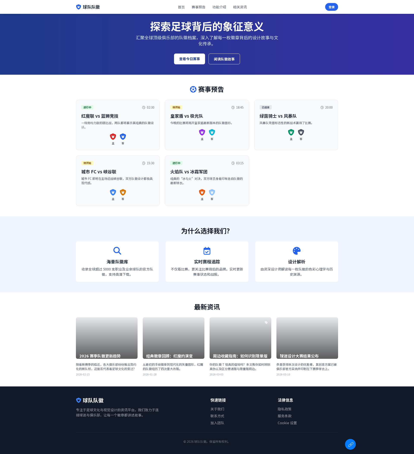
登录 (332, 7)
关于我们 (217, 408)
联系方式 (217, 415)
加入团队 (217, 422)
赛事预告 (198, 6)
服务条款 (285, 415)
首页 (181, 6)
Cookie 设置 (287, 422)
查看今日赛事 (189, 58)
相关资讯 (240, 6)
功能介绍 (219, 6)
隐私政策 (285, 408)
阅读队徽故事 (224, 59)
